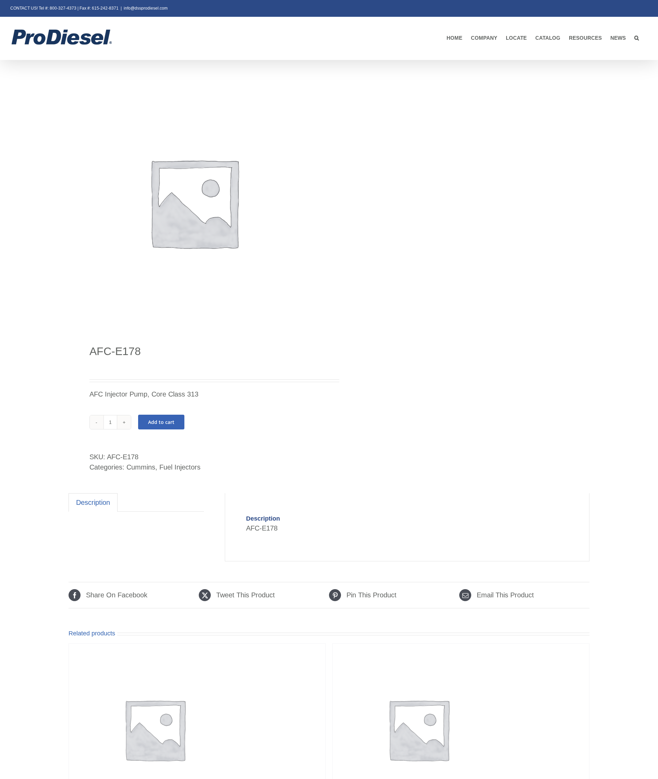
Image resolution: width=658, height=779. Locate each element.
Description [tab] (93, 502)
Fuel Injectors (179, 467)
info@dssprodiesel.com (146, 8)
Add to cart (161, 422)
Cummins (140, 467)
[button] (636, 38)
